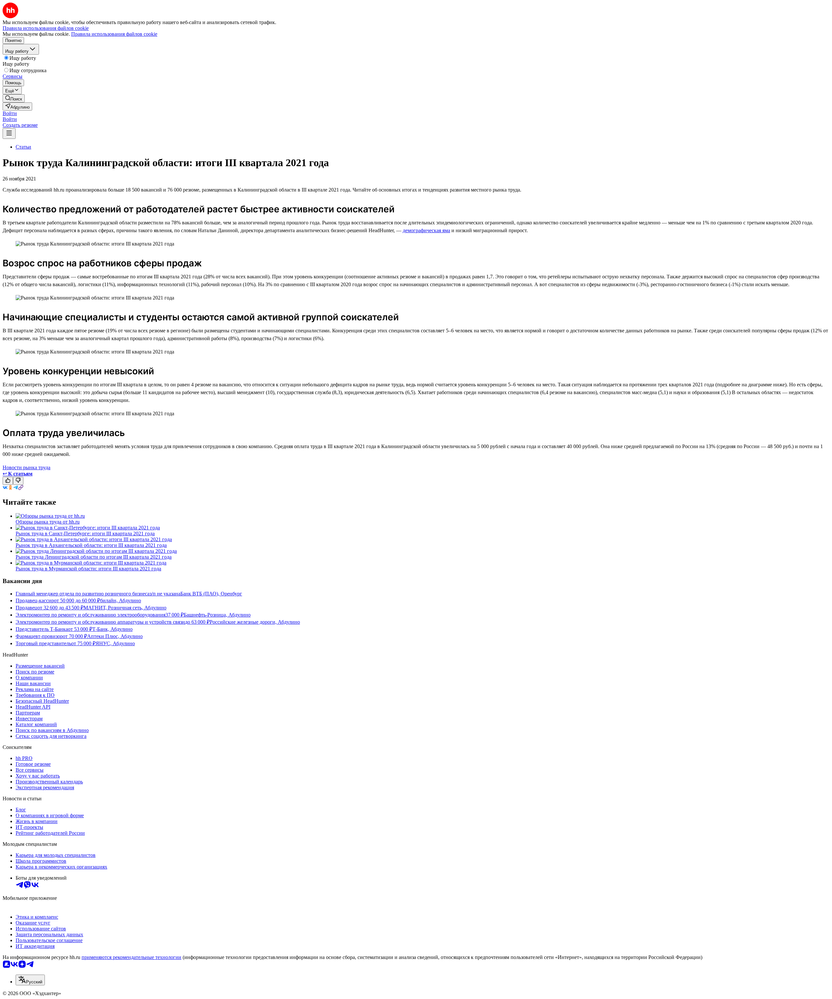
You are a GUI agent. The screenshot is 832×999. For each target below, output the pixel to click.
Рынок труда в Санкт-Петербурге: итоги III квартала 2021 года (85, 533)
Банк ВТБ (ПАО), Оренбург (211, 593)
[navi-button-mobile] (9, 133)
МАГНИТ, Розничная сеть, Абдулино (125, 607)
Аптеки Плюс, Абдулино (115, 636)
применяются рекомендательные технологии (131, 957)
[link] (14, 98)
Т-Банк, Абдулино (112, 629)
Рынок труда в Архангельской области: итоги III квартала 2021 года (91, 545)
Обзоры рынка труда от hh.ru (48, 522)
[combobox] (30, 980)
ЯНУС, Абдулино (115, 643)
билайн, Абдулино (120, 600)
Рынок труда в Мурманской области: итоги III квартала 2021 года (88, 568)
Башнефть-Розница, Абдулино (217, 615)
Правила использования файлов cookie (114, 34)
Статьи (23, 147)
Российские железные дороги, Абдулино (255, 622)
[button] (10, 113)
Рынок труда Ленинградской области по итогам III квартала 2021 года (94, 557)
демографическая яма (426, 230)
